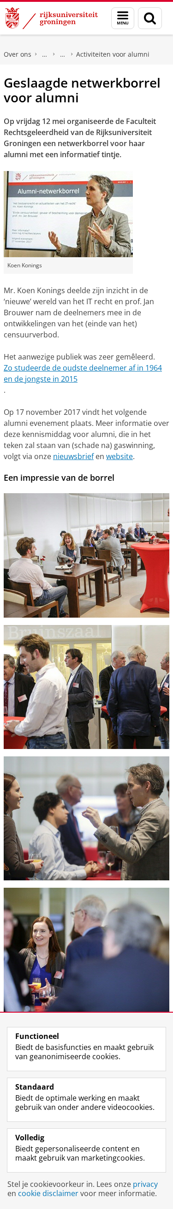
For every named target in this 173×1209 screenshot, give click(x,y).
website (119, 456)
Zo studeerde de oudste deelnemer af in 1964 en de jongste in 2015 (83, 373)
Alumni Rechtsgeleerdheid (62, 54)
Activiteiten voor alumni (112, 54)
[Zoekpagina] (150, 18)
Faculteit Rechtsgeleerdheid (44, 54)
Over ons (17, 54)
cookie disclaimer (48, 1193)
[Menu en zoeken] (122, 18)
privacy (145, 1184)
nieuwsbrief (73, 456)
